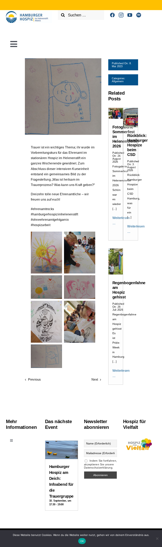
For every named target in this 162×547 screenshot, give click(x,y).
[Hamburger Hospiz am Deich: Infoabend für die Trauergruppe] (61, 444)
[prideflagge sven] (115, 250)
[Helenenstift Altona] (29, 12)
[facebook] (112, 15)
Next (94, 379)
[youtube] (129, 15)
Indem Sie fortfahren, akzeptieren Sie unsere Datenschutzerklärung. (100, 464)
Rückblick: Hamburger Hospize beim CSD (137, 145)
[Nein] (157, 538)
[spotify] (138, 15)
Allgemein (117, 81)
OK (82, 541)
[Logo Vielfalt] (139, 438)
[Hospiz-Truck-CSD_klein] (130, 109)
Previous (34, 379)
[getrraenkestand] (115, 109)
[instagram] (121, 15)
